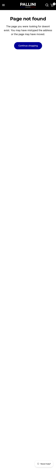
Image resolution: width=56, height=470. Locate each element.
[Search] (47, 5)
